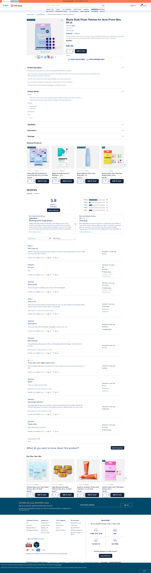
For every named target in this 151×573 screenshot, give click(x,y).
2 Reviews (61, 484)
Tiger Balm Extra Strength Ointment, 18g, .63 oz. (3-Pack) (62, 488)
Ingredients (31, 124)
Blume (73, 25)
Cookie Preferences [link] (115, 562)
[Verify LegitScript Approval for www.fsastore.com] (36, 545)
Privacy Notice (58, 564)
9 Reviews (86, 484)
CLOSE (144, 571)
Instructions (32, 130)
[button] (38, 157)
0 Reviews (111, 170)
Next (30, 441)
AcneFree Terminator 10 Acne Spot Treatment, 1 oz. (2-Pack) (88, 488)
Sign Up (126, 505)
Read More (69, 40)
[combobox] (75, 5)
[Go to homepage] (16, 5)
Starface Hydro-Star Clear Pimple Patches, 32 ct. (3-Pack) (37, 488)
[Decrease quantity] (67, 51)
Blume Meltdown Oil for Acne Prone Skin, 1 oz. (86, 174)
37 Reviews (86, 170)
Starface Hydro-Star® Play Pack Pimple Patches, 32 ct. (112, 174)
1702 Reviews (62, 170)
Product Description (35, 68)
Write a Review (53, 210)
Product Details (33, 91)
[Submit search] (103, 5)
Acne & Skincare (41, 14)
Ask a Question (117, 448)
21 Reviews (77, 33)
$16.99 (69, 46)
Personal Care (30, 14)
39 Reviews (36, 484)
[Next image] (55, 57)
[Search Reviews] (50, 238)
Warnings (31, 136)
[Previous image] (35, 57)
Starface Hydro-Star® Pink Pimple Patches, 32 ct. (113, 488)
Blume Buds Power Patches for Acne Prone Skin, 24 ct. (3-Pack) (37, 174)
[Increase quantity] (72, 51)
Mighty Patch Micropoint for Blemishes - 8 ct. (60, 174)
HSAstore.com (14, 1)
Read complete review (34, 231)
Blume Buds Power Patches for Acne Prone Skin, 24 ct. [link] (61, 14)
